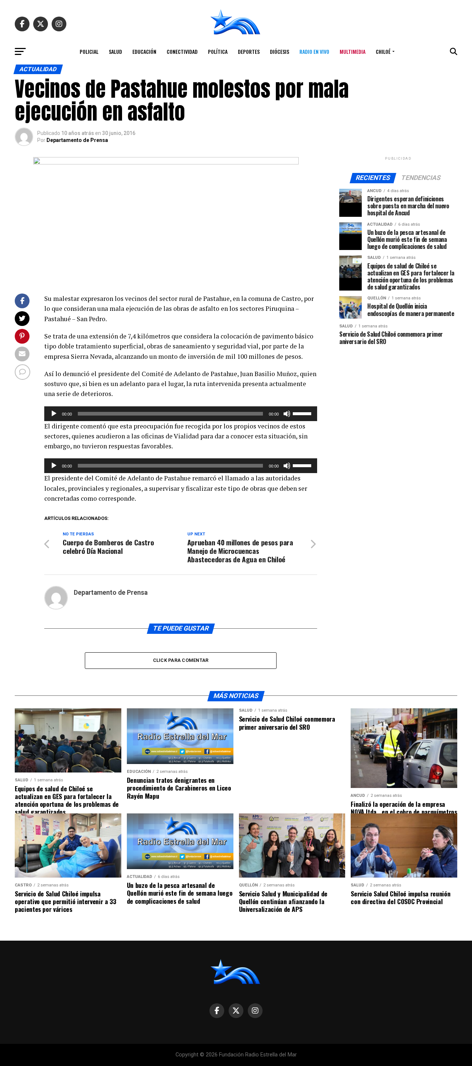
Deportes (249, 51)
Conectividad (182, 51)
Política (218, 51)
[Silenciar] (287, 413)
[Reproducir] (54, 413)
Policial (89, 51)
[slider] (303, 413)
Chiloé (383, 51)
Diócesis (279, 51)
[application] (180, 413)
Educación (144, 51)
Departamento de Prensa (77, 140)
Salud (115, 51)
